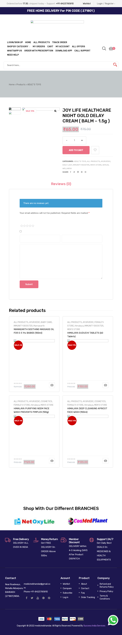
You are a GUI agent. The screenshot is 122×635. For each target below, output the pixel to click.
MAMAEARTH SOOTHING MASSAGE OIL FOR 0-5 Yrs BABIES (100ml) (34, 331)
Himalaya (79, 326)
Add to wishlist (95, 150)
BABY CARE (46, 322)
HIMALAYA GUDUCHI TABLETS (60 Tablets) (85, 335)
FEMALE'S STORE (22, 405)
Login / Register (105, 3)
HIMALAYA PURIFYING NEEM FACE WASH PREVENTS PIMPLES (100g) (31, 410)
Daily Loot (67, 165)
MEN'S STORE (96, 165)
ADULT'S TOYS (80, 161)
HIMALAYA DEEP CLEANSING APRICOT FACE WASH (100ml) (87, 410)
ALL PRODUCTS (93, 161)
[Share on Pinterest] (85, 172)
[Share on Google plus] (81, 172)
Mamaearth (39, 326)
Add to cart (76, 150)
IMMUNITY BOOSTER (81, 165)
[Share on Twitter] (74, 172)
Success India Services (94, 625)
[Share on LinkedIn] (78, 172)
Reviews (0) (61, 184)
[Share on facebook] (70, 172)
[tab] (61, 184)
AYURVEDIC (105, 161)
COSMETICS (46, 401)
